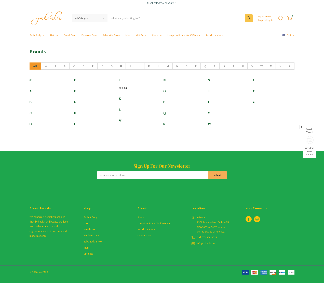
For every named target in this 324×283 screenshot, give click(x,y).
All (35, 66)
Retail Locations (146, 229)
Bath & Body (90, 217)
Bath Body (35, 35)
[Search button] (249, 18)
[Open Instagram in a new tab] (257, 219)
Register (270, 20)
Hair (52, 35)
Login (261, 20)
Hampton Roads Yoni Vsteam (154, 223)
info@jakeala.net (206, 243)
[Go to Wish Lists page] (280, 18)
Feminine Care (91, 235)
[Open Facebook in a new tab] (248, 219)
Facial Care (90, 229)
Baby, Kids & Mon (93, 241)
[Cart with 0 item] (289, 18)
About (155, 35)
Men (86, 247)
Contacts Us (144, 235)
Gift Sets (88, 253)
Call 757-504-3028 (207, 237)
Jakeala (123, 87)
